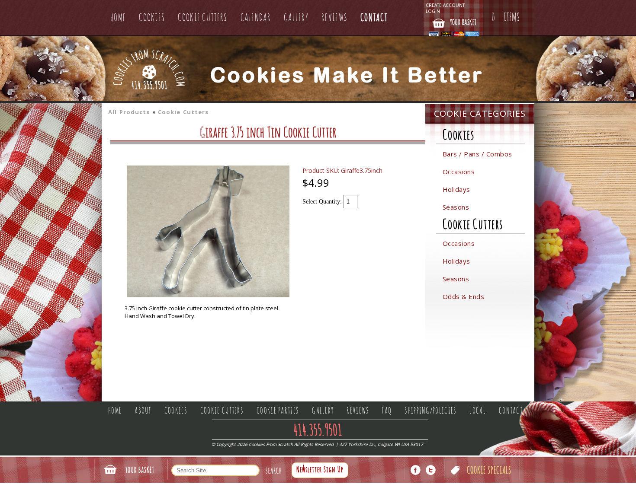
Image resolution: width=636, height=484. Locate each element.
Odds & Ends (464, 296)
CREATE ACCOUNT (445, 5)
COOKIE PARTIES (278, 411)
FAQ (387, 411)
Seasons (456, 207)
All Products (129, 112)
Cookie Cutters (183, 112)
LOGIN (433, 11)
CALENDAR (256, 18)
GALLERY (296, 18)
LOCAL (477, 411)
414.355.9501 (150, 86)
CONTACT (373, 18)
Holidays (456, 189)
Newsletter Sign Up (320, 470)
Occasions (459, 171)
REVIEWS (334, 18)
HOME (118, 18)
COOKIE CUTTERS (202, 18)
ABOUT (143, 411)
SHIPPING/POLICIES (430, 411)
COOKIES (152, 18)
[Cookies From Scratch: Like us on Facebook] (415, 470)
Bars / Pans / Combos (477, 154)
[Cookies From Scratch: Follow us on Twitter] (430, 470)
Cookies (459, 135)
